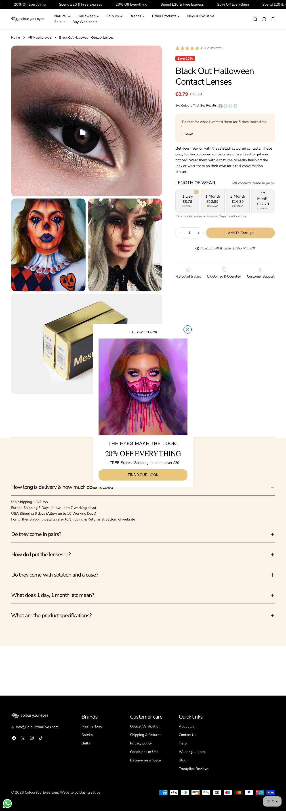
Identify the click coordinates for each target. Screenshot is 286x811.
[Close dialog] (187, 329)
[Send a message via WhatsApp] (7, 803)
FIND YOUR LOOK (143, 475)
